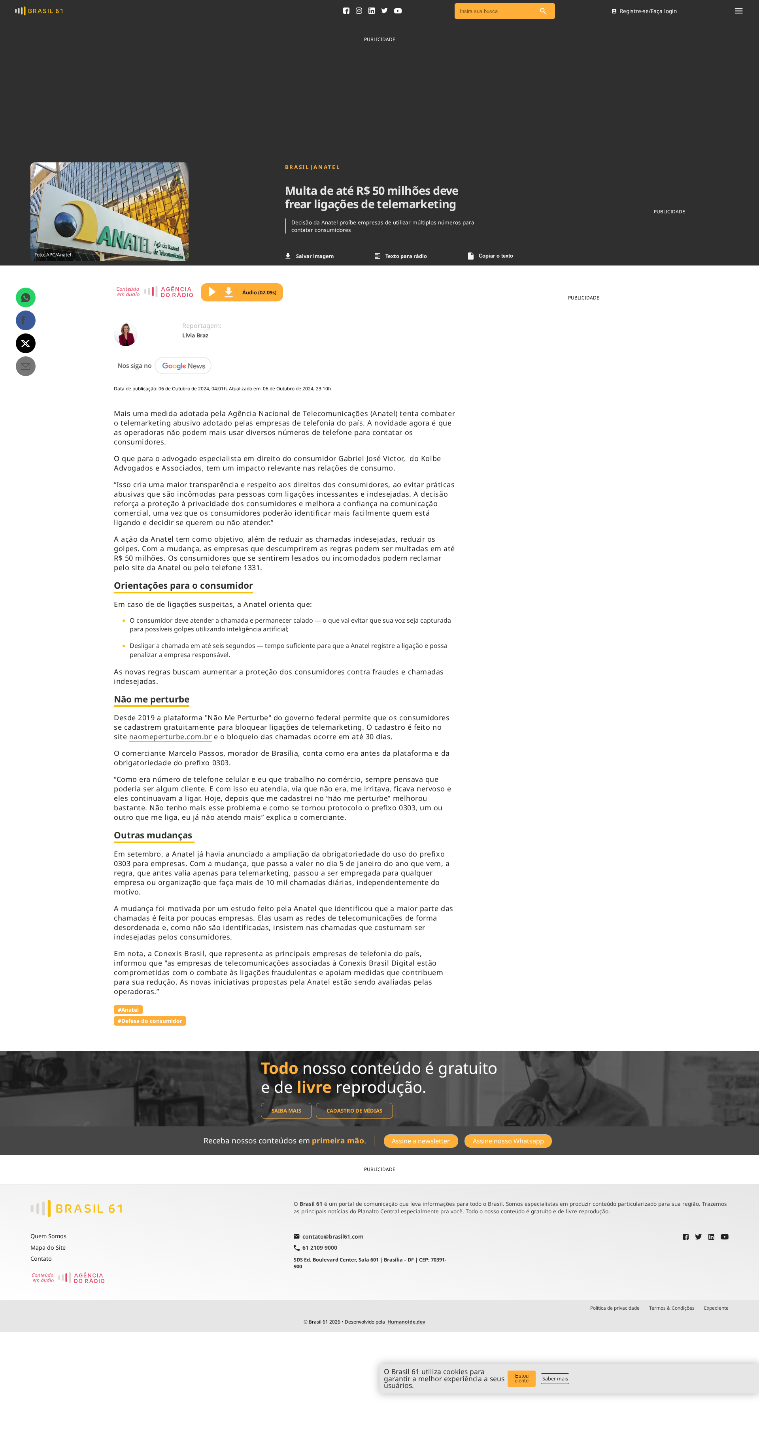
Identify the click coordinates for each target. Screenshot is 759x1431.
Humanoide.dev (406, 1321)
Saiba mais (286, 1110)
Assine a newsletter (421, 1141)
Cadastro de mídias (354, 1110)
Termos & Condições (672, 1308)
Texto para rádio (406, 256)
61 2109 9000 (319, 1248)
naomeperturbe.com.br (170, 736)
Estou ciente (522, 1378)
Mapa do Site (48, 1247)
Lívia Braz (195, 335)
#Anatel (128, 1009)
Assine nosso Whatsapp (508, 1141)
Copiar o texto (496, 256)
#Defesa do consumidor (150, 1020)
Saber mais (555, 1378)
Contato (41, 1258)
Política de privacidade (615, 1308)
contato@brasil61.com (333, 1237)
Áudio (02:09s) (259, 292)
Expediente (716, 1308)
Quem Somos (48, 1236)
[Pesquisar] (543, 11)
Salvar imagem (315, 256)
